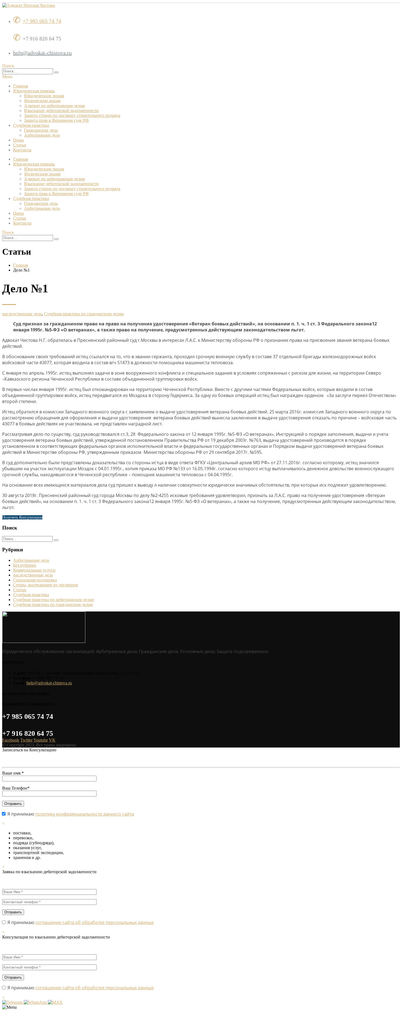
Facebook (10, 740)
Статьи (19, 145)
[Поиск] (56, 72)
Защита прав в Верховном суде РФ (56, 120)
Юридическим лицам (44, 95)
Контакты (22, 150)
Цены (18, 140)
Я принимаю (70, 814)
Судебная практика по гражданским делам (84, 313)
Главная (20, 86)
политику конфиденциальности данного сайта (84, 814)
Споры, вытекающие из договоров (45, 585)
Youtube (40, 740)
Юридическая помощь (34, 91)
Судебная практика (31, 125)
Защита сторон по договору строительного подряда (72, 115)
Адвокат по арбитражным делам (54, 105)
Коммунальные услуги (34, 570)
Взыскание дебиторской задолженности (61, 110)
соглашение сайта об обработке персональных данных (94, 922)
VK (52, 740)
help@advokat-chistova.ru (42, 53)
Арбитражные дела (42, 135)
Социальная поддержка (35, 580)
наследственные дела (22, 313)
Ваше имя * (13, 773)
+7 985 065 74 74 (42, 21)
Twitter (26, 740)
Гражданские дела (41, 130)
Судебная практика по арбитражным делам (53, 599)
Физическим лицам (42, 100)
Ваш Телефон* (16, 788)
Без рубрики (24, 565)
